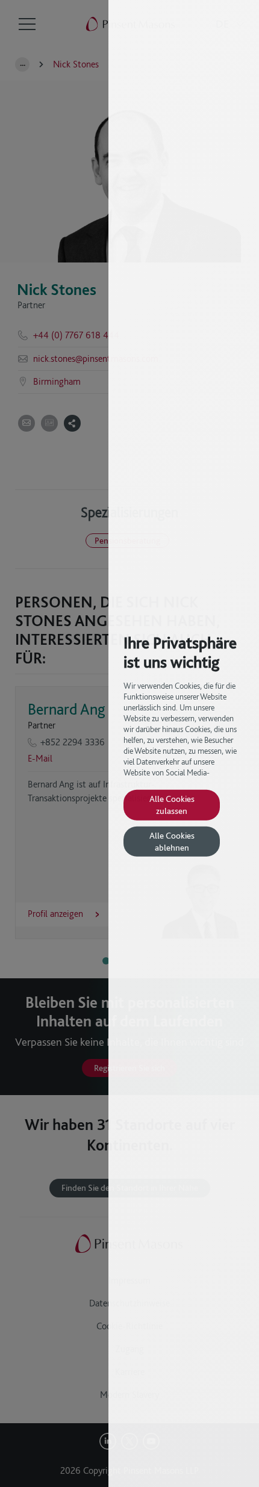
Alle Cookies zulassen (172, 804)
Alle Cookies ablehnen (172, 841)
